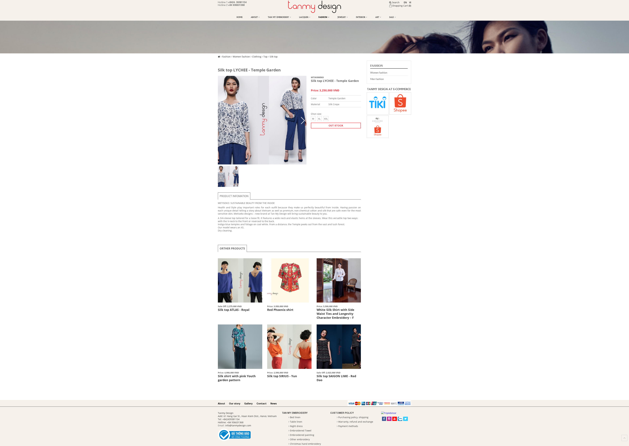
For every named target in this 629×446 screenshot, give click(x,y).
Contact (262, 403)
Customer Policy (342, 412)
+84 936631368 (236, 5)
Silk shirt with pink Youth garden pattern (237, 378)
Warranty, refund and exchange (355, 421)
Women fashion (241, 56)
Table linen (296, 421)
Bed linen (295, 417)
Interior (361, 17)
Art (377, 17)
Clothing (256, 56)
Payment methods (348, 426)
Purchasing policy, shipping (353, 417)
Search (395, 2)
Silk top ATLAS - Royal (233, 310)
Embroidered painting (302, 435)
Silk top (274, 56)
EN (405, 2)
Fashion (323, 17)
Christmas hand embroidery (305, 443)
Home (240, 17)
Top (265, 56)
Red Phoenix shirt (280, 310)
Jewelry (341, 17)
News (273, 403)
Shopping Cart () (401, 5)
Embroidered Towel (300, 430)
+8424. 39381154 (237, 2)
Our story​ (234, 403)
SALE (391, 17)
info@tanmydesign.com (238, 425)
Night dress (296, 426)
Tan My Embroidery (279, 17)
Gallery (248, 403)
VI (410, 2)
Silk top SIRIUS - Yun (282, 376)
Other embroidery (300, 439)
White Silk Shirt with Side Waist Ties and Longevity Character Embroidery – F (335, 314)
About (254, 17)
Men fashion (377, 78)
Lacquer (304, 17)
